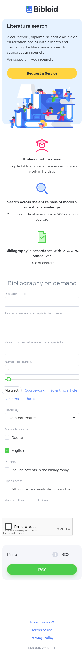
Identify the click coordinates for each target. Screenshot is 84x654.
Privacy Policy (42, 638)
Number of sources (18, 362)
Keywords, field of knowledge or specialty (34, 342)
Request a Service (42, 73)
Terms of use (42, 630)
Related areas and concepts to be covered (34, 313)
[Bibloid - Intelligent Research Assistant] (42, 9)
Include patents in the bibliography (40, 470)
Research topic (15, 294)
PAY (42, 569)
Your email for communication (26, 500)
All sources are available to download (42, 489)
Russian (18, 438)
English (18, 451)
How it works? (42, 622)
